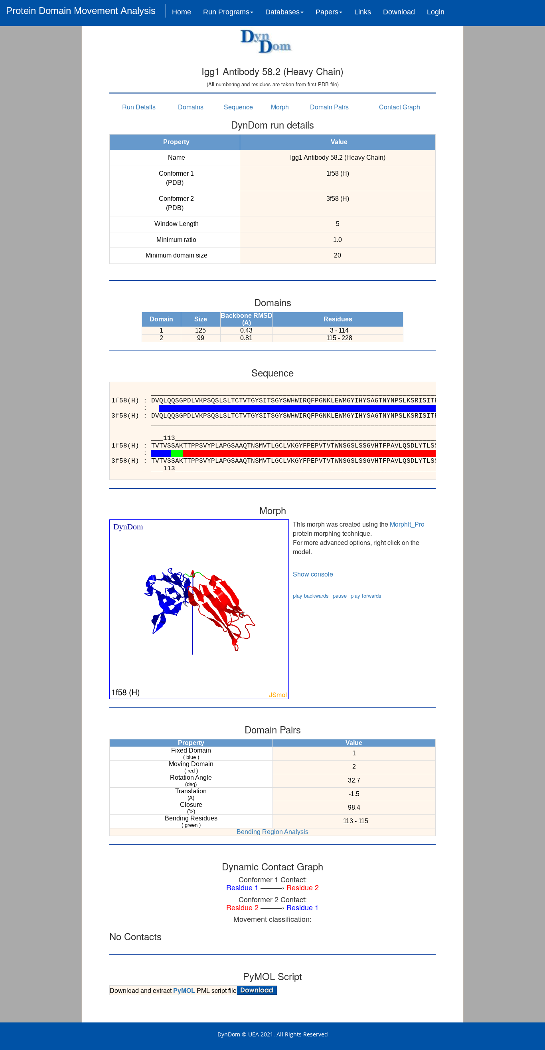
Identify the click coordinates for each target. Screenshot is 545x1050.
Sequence (238, 106)
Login (435, 12)
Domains (190, 106)
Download (399, 12)
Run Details (139, 106)
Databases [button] (282, 12)
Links (362, 12)
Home (181, 12)
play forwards (366, 595)
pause (340, 595)
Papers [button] (327, 12)
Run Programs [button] (226, 12)
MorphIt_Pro (407, 524)
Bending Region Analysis (272, 831)
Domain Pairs (329, 106)
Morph (280, 106)
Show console (313, 573)
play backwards (311, 595)
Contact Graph (399, 106)
